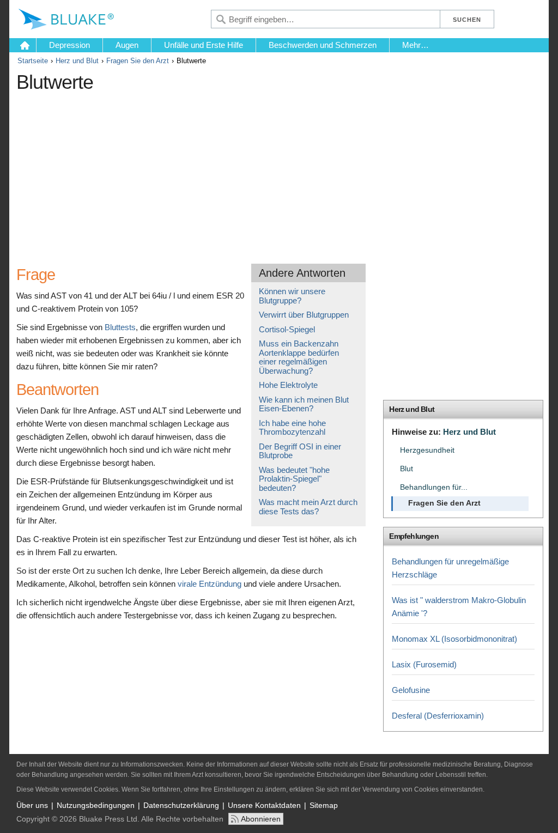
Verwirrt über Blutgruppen (304, 314)
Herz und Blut (77, 61)
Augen (127, 45)
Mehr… (415, 45)
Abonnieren (261, 818)
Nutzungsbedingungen (96, 805)
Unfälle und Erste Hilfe (203, 45)
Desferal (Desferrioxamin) (438, 715)
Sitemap (324, 805)
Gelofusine (411, 690)
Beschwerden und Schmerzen (323, 45)
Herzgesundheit (427, 450)
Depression (69, 45)
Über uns (32, 805)
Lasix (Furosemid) (424, 664)
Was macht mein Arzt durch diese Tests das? (308, 506)
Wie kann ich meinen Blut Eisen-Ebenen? (304, 404)
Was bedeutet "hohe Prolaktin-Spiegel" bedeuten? (294, 478)
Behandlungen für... (434, 487)
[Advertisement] (215, 174)
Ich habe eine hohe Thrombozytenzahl (292, 427)
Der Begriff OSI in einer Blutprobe (300, 451)
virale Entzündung (209, 583)
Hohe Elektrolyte (288, 385)
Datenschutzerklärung (181, 805)
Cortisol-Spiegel (287, 329)
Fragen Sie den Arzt (137, 61)
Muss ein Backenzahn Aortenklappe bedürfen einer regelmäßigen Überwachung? (299, 357)
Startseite (32, 61)
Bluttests (120, 327)
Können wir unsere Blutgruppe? (292, 296)
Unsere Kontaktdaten (264, 805)
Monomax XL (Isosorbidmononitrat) (454, 638)
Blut (406, 469)
